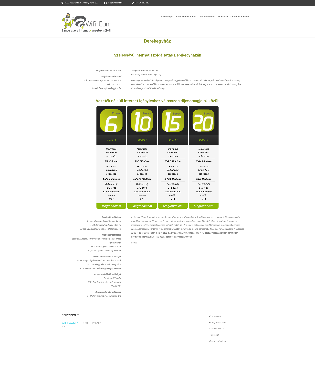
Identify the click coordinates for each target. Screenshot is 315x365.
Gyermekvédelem (240, 16)
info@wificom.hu (115, 3)
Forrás (134, 242)
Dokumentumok (207, 16)
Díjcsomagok (166, 16)
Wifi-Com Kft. (72, 322)
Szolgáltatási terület (186, 16)
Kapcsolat (223, 16)
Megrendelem (111, 206)
